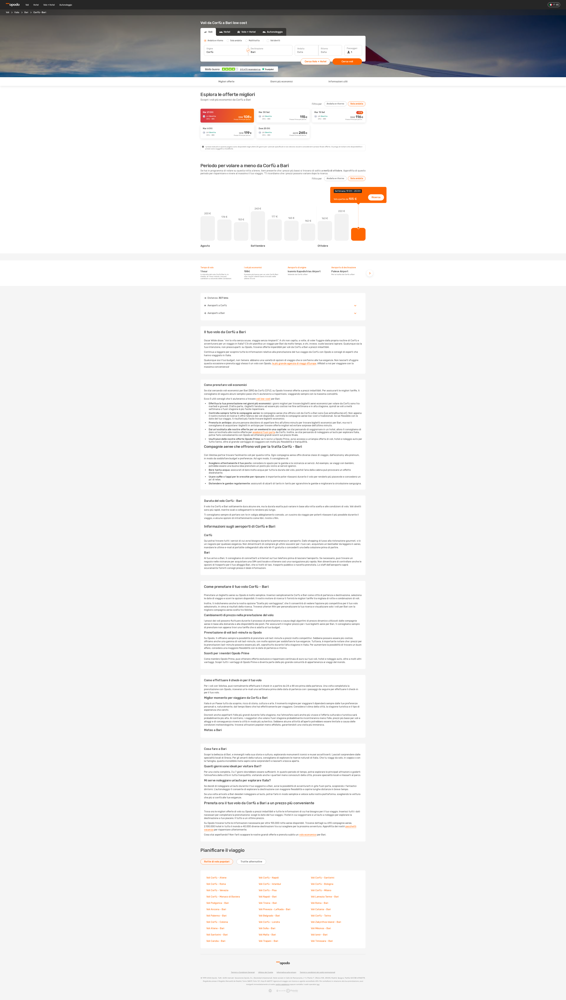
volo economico (307, 834)
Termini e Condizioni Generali (243, 972)
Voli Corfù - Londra (269, 922)
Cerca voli (347, 61)
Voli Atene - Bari (215, 928)
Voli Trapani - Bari (268, 941)
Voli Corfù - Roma (216, 884)
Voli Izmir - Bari (319, 934)
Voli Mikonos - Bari (321, 928)
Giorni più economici (281, 81)
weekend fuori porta (263, 432)
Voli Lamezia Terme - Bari (325, 896)
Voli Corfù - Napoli (269, 877)
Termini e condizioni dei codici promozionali (317, 972)
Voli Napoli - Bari (268, 896)
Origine (210, 48)
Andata (300, 48)
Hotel (36, 5)
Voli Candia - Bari (215, 941)
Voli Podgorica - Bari (217, 903)
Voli (27, 5)
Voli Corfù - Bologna (322, 884)
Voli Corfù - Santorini (322, 877)
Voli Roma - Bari (319, 903)
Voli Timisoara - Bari (322, 941)
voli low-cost (263, 398)
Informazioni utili (338, 81)
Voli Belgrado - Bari (269, 915)
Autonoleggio (65, 5)
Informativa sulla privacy (286, 972)
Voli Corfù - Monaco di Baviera (223, 896)
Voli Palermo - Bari (216, 915)
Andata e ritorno (335, 104)
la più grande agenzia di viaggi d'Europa (294, 363)
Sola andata (356, 104)
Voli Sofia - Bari (267, 928)
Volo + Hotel (49, 5)
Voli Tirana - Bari (268, 903)
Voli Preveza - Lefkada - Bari (274, 909)
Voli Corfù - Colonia (217, 922)
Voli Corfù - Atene (216, 877)
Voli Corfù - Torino (321, 915)
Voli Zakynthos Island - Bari (326, 922)
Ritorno (324, 48)
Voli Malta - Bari (267, 934)
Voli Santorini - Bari (217, 934)
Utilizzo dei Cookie (265, 972)
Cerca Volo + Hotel (315, 61)
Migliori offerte (226, 81)
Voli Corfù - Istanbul (270, 884)
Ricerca (376, 197)
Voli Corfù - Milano (321, 890)
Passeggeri (352, 48)
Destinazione (257, 48)
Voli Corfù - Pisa (268, 890)
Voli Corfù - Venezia (217, 890)
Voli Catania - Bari (321, 909)
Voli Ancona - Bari (216, 909)
